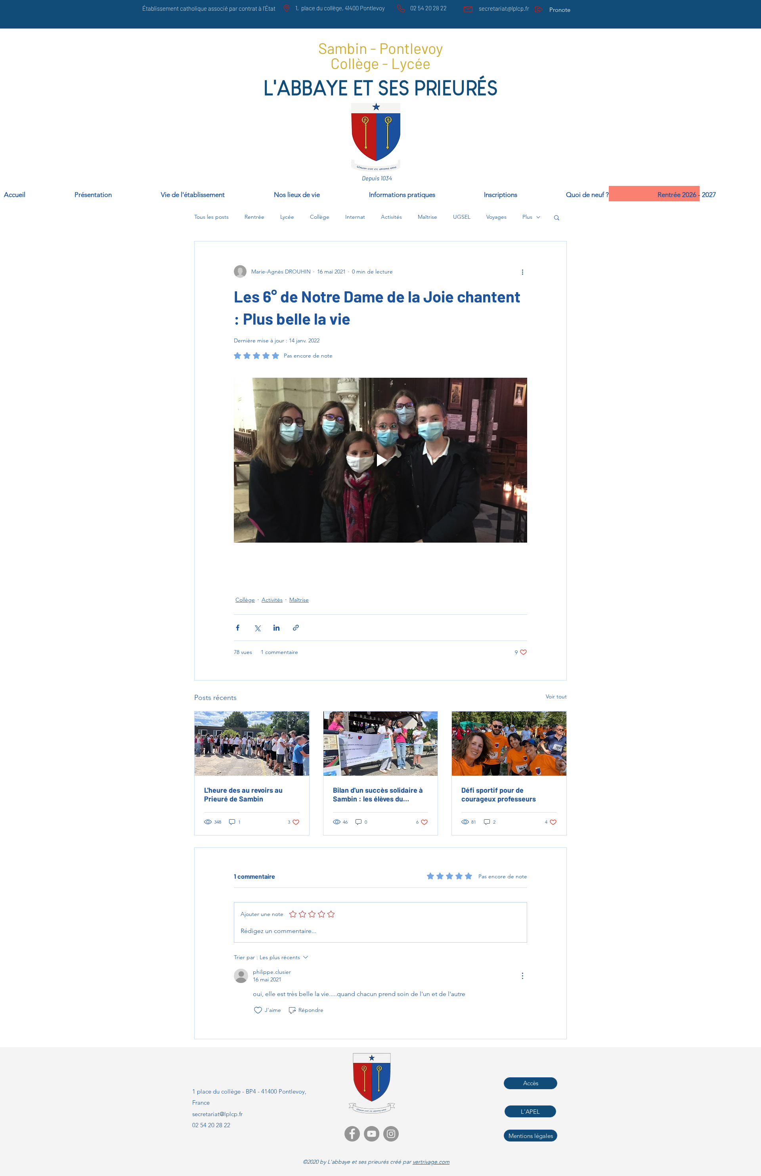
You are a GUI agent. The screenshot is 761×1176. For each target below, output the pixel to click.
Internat (355, 216)
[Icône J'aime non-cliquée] (258, 1010)
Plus (527, 216)
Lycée (287, 216)
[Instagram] (391, 1134)
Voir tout (556, 696)
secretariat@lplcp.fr (504, 8)
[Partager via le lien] (296, 627)
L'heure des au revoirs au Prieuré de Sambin (243, 794)
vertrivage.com (431, 1161)
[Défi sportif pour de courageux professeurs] (509, 743)
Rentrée (254, 216)
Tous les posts (211, 216)
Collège (319, 216)
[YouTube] (371, 1134)
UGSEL (461, 216)
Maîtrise (427, 216)
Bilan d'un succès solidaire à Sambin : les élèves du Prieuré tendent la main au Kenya (378, 794)
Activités (391, 216)
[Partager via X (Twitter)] (257, 627)
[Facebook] (352, 1134)
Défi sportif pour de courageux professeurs (498, 794)
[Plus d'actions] (522, 271)
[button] (707, 194)
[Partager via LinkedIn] (276, 627)
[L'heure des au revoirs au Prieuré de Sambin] (252, 743)
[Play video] (380, 460)
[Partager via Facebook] (237, 627)
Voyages (496, 216)
